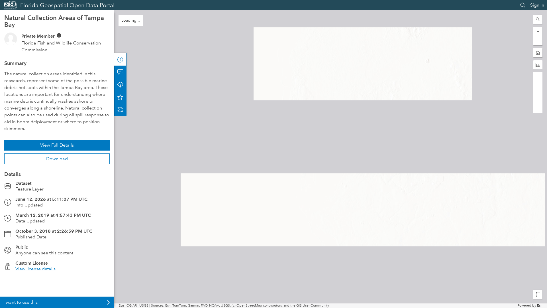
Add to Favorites (120, 97)
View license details (35, 268)
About (120, 59)
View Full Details (57, 145)
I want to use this (20, 302)
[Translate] (120, 109)
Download (57, 158)
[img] (59, 35)
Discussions (120, 72)
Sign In (537, 5)
